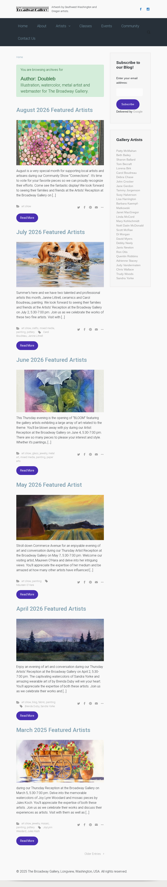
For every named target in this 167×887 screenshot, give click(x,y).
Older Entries (93, 854)
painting (21, 332)
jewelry (43, 453)
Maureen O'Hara (25, 584)
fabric (41, 702)
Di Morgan (123, 234)
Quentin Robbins (127, 256)
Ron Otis (121, 252)
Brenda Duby (32, 706)
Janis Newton (125, 247)
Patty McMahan (126, 150)
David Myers (124, 238)
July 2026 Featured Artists (50, 232)
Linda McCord (125, 216)
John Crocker (125, 181)
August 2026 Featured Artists (54, 110)
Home (19, 57)
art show (26, 206)
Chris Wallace (125, 269)
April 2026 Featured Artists (51, 608)
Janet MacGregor (127, 212)
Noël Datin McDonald (130, 225)
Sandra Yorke (48, 706)
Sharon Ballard (125, 159)
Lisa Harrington (126, 199)
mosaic (45, 823)
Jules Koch (33, 831)
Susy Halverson (126, 194)
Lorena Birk (123, 168)
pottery (31, 332)
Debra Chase (124, 177)
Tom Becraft (124, 164)
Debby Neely (124, 243)
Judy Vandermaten (128, 265)
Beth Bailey (123, 155)
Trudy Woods (124, 274)
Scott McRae (124, 230)
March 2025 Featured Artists (53, 730)
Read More (27, 217)
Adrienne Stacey (126, 260)
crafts (35, 328)
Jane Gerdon (124, 186)
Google (138, 111)
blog (34, 702)
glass (35, 453)
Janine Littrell (35, 335)
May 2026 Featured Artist (49, 484)
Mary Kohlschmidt (127, 221)
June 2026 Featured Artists (51, 360)
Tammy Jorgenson (128, 190)
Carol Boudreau (126, 172)
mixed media (47, 328)
